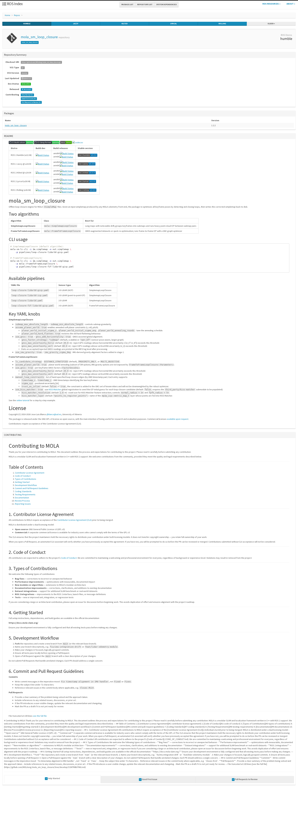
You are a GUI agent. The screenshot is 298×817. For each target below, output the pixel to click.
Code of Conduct (23, 475)
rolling (222, 23)
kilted (125, 23)
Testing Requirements (25, 494)
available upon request (177, 419)
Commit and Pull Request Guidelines (31, 488)
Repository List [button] (144, 4)
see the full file (40, 715)
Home (7, 15)
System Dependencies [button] (166, 4)
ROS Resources (270, 3)
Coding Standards (23, 491)
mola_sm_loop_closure (39, 36)
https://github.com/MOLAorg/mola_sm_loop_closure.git (41, 62)
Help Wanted (53, 778)
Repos (17, 15)
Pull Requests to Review (245, 779)
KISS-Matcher (55, 389)
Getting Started (22, 482)
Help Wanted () (27, 95)
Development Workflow (26, 485)
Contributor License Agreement (29, 472)
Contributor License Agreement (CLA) (74, 520)
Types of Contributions (25, 479)
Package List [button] (127, 4)
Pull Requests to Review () (31, 102)
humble (26, 23)
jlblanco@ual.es (54, 414)
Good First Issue (148, 779)
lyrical (173, 23)
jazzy (75, 23)
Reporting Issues (23, 503)
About (290, 3)
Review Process (22, 500)
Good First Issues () (29, 99)
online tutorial (22, 400)
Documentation (22, 497)
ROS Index (14, 3)
